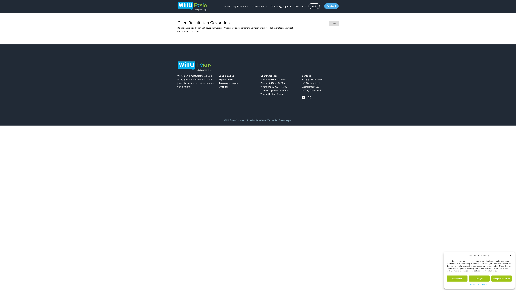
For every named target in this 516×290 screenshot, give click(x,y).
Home (227, 6)
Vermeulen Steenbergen (279, 120)
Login (314, 6)
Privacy (484, 285)
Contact (331, 6)
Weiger (479, 278)
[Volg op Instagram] (309, 98)
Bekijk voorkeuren (501, 278)
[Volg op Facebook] (303, 97)
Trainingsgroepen (279, 6)
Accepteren (457, 278)
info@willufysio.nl (311, 83)
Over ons (299, 6)
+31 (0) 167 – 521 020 (312, 79)
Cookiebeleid (475, 285)
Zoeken (334, 23)
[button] (510, 255)
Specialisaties (258, 6)
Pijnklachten (239, 6)
